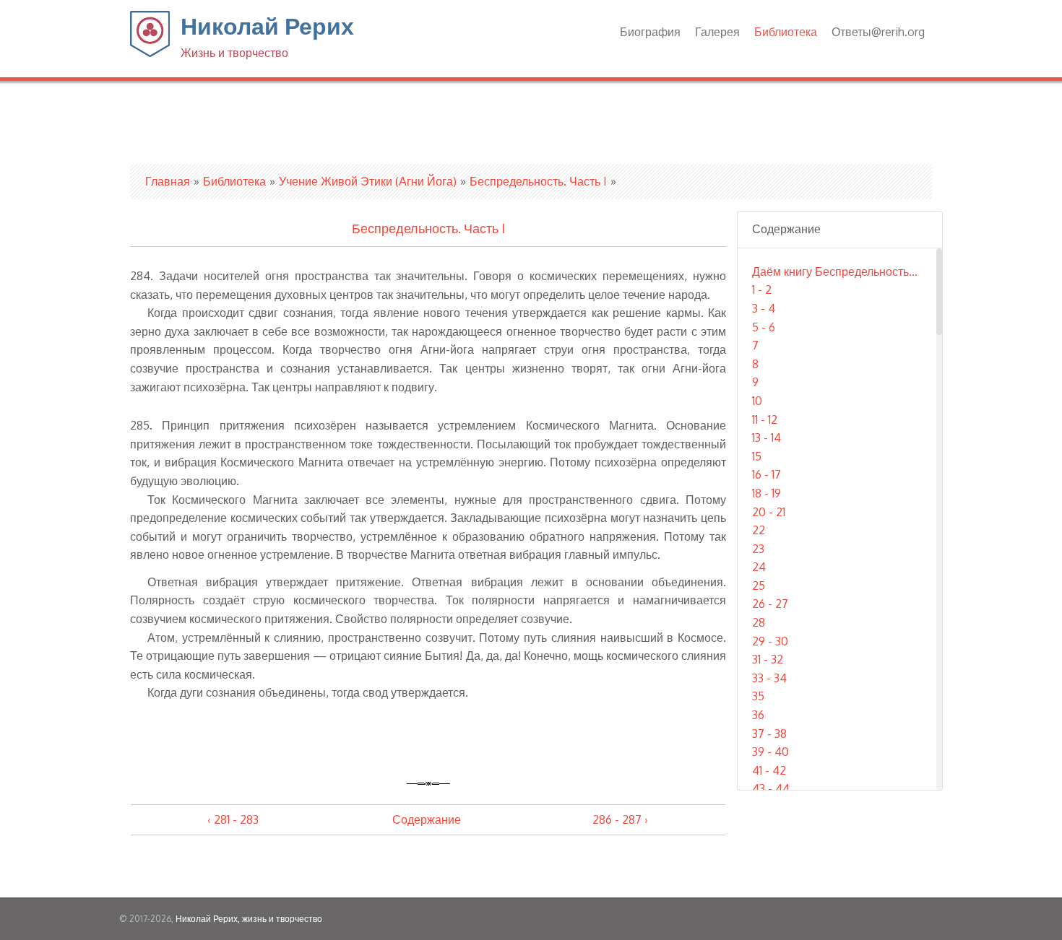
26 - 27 (770, 603)
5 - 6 (763, 327)
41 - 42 (769, 770)
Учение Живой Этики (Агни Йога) (368, 181)
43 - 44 (771, 788)
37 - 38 (769, 733)
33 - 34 (769, 678)
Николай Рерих (267, 35)
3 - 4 (763, 308)
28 (758, 622)
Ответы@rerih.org (878, 32)
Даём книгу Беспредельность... (835, 271)
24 (759, 567)
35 (758, 696)
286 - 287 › (620, 819)
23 (758, 548)
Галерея (717, 32)
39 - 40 (770, 751)
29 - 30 (770, 641)
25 (758, 585)
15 (756, 456)
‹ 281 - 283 (233, 819)
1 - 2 (762, 289)
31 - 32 (767, 659)
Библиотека (785, 32)
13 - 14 (766, 437)
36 (758, 715)
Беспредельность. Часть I (538, 181)
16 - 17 (766, 474)
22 (758, 530)
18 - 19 (766, 493)
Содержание (426, 819)
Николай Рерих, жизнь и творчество (249, 918)
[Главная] (150, 52)
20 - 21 (768, 512)
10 (757, 400)
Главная (167, 181)
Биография (650, 32)
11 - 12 (764, 419)
